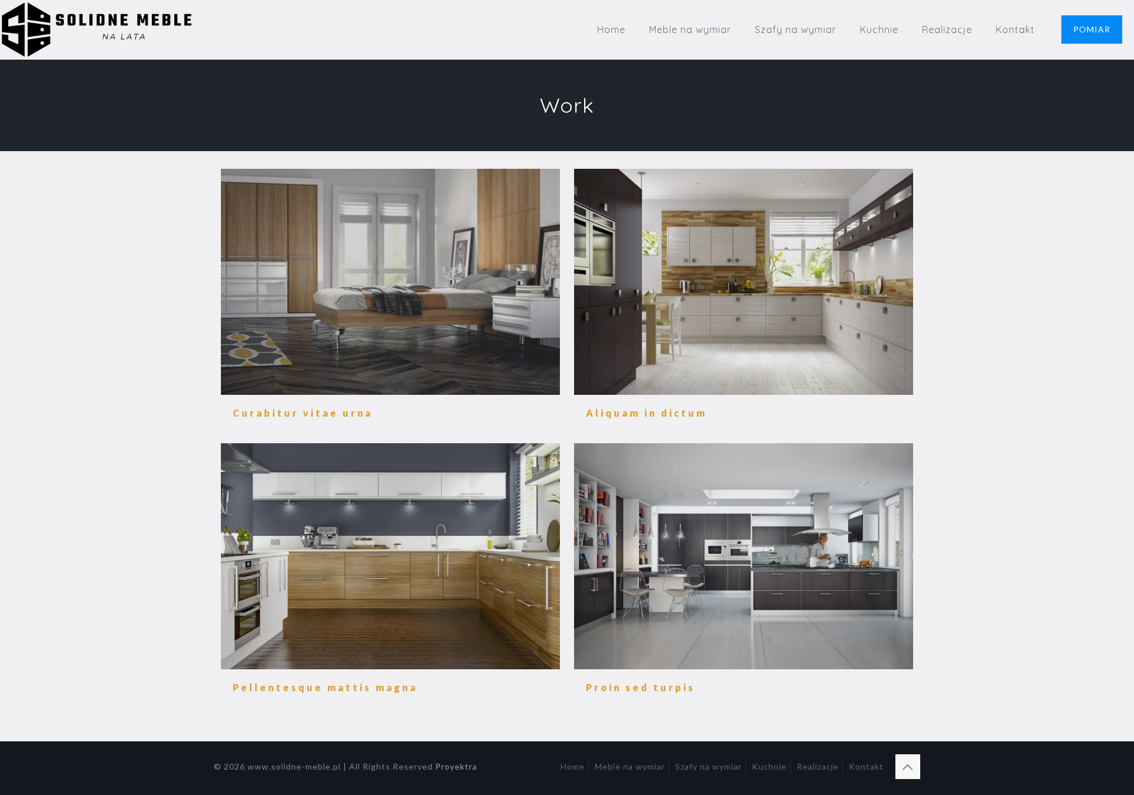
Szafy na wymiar (708, 766)
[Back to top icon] (907, 766)
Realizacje (818, 766)
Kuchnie (769, 766)
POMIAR (1091, 29)
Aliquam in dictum (646, 412)
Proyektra (456, 766)
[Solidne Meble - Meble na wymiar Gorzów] (98, 29)
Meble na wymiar (630, 766)
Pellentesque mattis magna (325, 687)
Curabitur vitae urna (303, 412)
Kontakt (866, 766)
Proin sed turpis (640, 687)
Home (573, 766)
